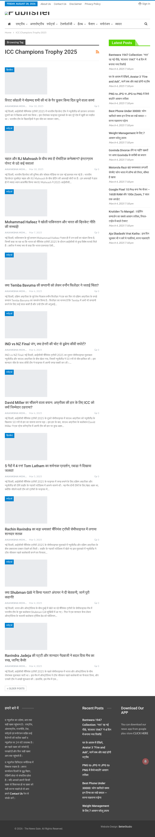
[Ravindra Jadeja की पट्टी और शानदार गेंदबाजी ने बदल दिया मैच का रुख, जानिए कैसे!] (26, 636)
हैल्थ (80, 24)
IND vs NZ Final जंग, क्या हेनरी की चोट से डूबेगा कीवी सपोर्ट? (45, 344)
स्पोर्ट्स (51, 24)
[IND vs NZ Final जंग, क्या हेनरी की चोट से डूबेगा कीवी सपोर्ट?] (26, 324)
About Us (46, 3)
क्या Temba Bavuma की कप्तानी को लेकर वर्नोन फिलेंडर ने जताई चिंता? (52, 285)
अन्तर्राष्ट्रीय (37, 24)
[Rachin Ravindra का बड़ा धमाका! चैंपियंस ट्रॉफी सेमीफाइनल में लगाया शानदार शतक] (26, 509)
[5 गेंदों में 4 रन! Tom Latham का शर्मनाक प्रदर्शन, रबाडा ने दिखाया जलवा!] (26, 446)
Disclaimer (75, 3)
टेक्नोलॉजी (66, 24)
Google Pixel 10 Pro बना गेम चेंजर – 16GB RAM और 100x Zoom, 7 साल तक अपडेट (129, 194)
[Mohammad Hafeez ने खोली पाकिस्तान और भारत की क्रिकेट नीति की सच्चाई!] (26, 202)
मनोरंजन (105, 24)
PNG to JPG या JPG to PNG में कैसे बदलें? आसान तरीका (96, 770)
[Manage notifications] (145, 761)
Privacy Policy (93, 3)
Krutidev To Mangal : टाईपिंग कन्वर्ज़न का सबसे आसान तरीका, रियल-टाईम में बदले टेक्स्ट (128, 216)
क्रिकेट (9, 69)
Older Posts (16, 688)
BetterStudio (125, 826)
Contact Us (60, 3)
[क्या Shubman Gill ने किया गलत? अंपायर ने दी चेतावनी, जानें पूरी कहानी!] (26, 573)
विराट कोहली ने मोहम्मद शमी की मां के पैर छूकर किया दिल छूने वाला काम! (49, 100)
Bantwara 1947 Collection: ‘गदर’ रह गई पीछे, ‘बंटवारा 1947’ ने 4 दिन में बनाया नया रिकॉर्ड (129, 59)
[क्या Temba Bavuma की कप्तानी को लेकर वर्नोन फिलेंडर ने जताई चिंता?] (26, 266)
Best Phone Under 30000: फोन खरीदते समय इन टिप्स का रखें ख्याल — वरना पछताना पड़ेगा (128, 115)
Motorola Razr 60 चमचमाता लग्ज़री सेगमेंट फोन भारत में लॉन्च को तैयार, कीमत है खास (129, 172)
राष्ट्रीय (20, 24)
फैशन (91, 24)
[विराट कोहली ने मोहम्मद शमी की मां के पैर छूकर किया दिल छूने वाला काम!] (26, 80)
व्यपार (118, 24)
